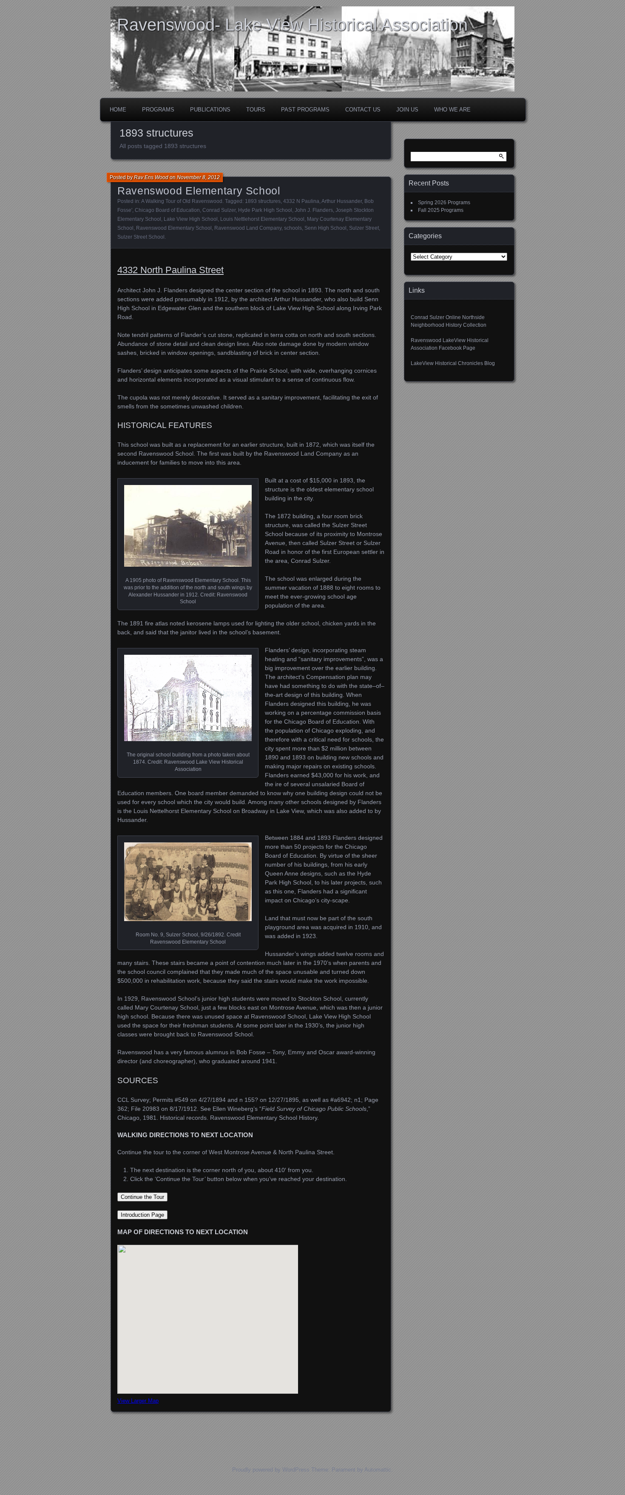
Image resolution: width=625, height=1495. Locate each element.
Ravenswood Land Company (247, 228)
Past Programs (305, 109)
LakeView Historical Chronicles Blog (453, 363)
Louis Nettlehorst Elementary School (262, 219)
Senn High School (325, 228)
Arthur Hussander (341, 201)
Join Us (407, 109)
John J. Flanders (314, 210)
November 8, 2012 (198, 177)
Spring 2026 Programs (444, 202)
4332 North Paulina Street (170, 270)
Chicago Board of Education (167, 210)
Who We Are (452, 109)
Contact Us (363, 109)
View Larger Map (138, 1401)
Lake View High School (191, 219)
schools (293, 228)
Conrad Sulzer (219, 210)
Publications (210, 109)
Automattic (377, 1469)
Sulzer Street (364, 228)
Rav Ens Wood (151, 177)
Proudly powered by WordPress (271, 1469)
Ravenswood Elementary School (199, 191)
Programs (158, 109)
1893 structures (263, 201)
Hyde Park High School (265, 210)
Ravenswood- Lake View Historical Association (292, 24)
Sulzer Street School (141, 237)
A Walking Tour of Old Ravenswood (181, 201)
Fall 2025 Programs (440, 210)
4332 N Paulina (301, 201)
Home (118, 109)
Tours (255, 109)
